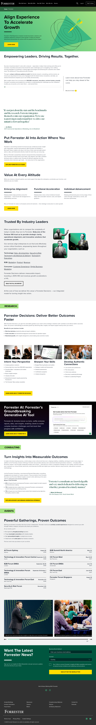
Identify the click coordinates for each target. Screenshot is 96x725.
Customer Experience (21, 266)
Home (5, 9)
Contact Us (74, 702)
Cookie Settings (26, 719)
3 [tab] (36, 639)
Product (20, 262)
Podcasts (74, 704)
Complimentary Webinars (55, 702)
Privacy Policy (16, 719)
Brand (28, 707)
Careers (29, 704)
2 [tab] (25, 639)
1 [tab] (13, 639)
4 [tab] (48, 639)
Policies (51, 704)
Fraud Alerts (7, 707)
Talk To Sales (90, 3)
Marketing (12, 262)
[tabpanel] (28, 618)
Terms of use (7, 719)
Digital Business (36, 266)
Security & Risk (35, 253)
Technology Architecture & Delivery (17, 255)
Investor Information (9, 704)
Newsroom (29, 702)
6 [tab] (71, 639)
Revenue (27, 262)
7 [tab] (82, 639)
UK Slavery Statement (55, 707)
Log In (82, 3)
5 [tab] (59, 639)
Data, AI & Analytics (21, 253)
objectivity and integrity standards (18, 478)
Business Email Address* (55, 649)
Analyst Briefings (8, 702)
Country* (51, 657)
